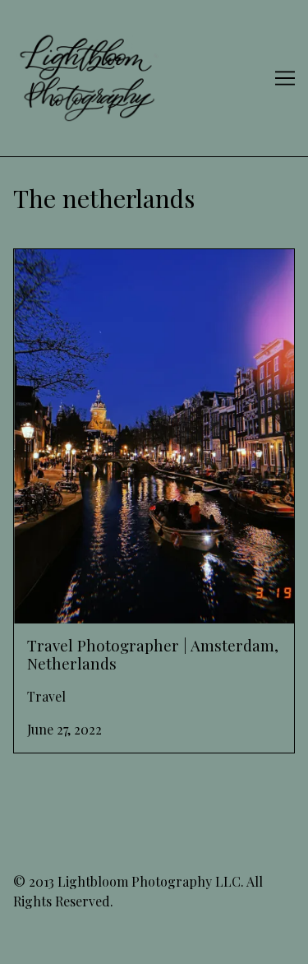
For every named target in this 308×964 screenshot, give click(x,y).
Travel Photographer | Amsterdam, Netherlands (119, 268)
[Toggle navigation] (285, 78)
